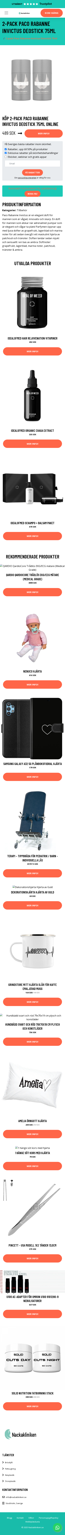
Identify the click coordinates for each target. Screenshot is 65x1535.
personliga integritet (27, 177)
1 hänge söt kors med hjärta (32, 1153)
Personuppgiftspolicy (48, 1517)
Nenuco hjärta (32, 671)
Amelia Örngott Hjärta (32, 1121)
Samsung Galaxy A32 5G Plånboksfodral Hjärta (32, 764)
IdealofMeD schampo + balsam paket (32, 523)
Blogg (9, 1517)
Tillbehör (22, 210)
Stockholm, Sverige (14, 1503)
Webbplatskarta (32, 1521)
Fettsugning (10, 1468)
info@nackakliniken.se (16, 1497)
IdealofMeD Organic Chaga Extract (32, 430)
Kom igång (51, 12)
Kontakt (20, 1517)
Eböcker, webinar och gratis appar (27, 157)
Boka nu (32, 193)
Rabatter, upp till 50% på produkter (28, 149)
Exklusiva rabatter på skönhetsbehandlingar (33, 153)
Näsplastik (9, 1475)
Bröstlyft (9, 1462)
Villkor (31, 1517)
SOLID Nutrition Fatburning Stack (33, 1393)
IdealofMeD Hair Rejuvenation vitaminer (32, 338)
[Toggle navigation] (6, 13)
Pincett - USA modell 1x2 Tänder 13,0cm (32, 1245)
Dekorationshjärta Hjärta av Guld (32, 892)
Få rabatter (32, 172)
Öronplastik (10, 1481)
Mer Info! (43, 133)
